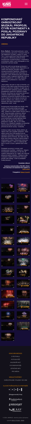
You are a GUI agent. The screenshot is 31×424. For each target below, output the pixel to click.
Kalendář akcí (15, 362)
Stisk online (26, 169)
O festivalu (15, 356)
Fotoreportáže (15, 365)
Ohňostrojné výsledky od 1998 (15, 380)
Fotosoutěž (15, 359)
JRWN (22, 420)
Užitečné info (15, 368)
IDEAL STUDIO (15, 420)
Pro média (15, 371)
